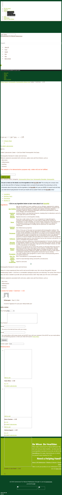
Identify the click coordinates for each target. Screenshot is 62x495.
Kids (5, 77)
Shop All (6, 73)
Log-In (6, 10)
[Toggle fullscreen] (4, 492)
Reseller (10, 14)
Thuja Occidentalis (12, 261)
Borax (12, 222)
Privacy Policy (35, 336)
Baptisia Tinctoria (12, 216)
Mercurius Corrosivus (12, 243)
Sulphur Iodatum (12, 258)
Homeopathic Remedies (40, 179)
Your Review (4, 323)
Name (2, 326)
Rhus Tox (12, 256)
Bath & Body (8, 58)
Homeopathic (12, 82)
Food (5, 74)
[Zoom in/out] (6, 492)
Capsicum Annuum (12, 227)
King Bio (8, 473)
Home (2, 82)
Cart (5, 16)
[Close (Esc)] (1, 492)
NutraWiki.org (36, 453)
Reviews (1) (7, 200)
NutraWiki (36, 182)
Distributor (11, 15)
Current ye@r (5, 344)
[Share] (3, 492)
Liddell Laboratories (7, 146)
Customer (10, 12)
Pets (5, 78)
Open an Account (9, 11)
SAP (34, 484)
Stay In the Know (9, 19)
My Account (7, 8)
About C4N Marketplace (38, 462)
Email (2, 332)
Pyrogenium (12, 254)
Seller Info (58, 469)
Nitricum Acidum (12, 249)
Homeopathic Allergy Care (23, 82)
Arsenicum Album (12, 213)
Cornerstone (48, 481)
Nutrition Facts (8, 196)
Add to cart (5, 177)
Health (6, 75)
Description (7, 198)
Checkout (6, 18)
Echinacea (12, 239)
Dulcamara (12, 233)
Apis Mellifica (12, 209)
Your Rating (4, 311)
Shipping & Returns (51, 462)
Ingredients (7, 194)
